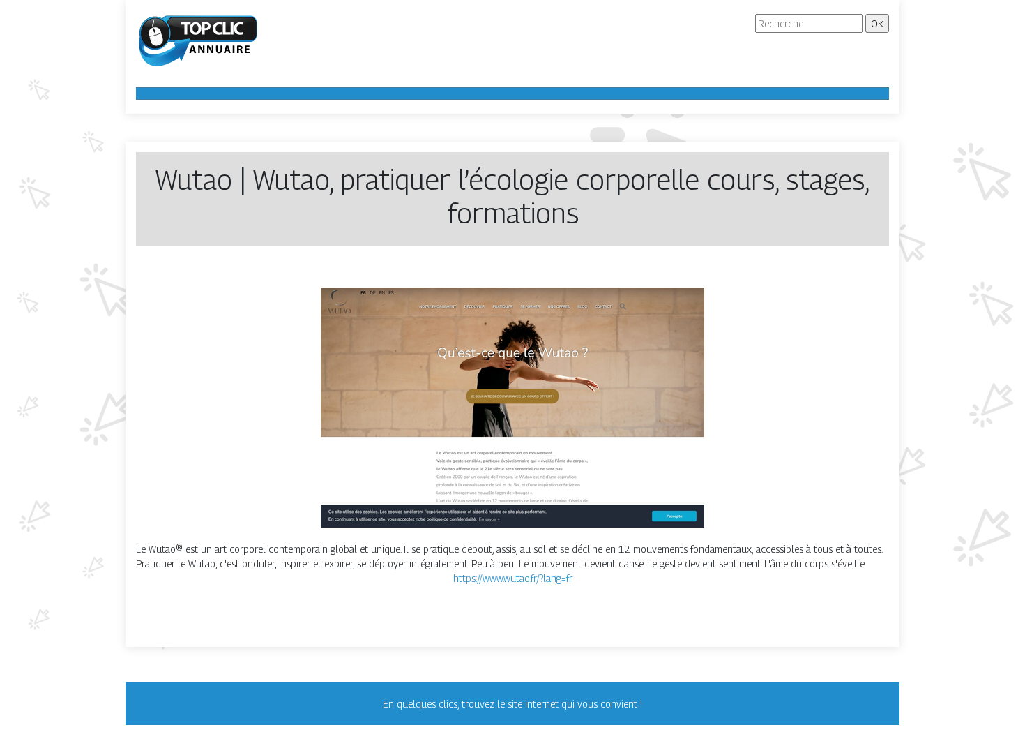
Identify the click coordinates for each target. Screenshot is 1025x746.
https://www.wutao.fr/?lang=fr (512, 578)
